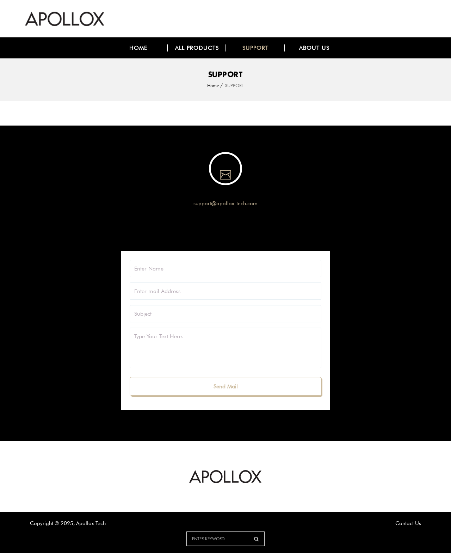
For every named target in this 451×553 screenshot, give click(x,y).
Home (213, 85)
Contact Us (408, 523)
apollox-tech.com (237, 203)
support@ (204, 203)
